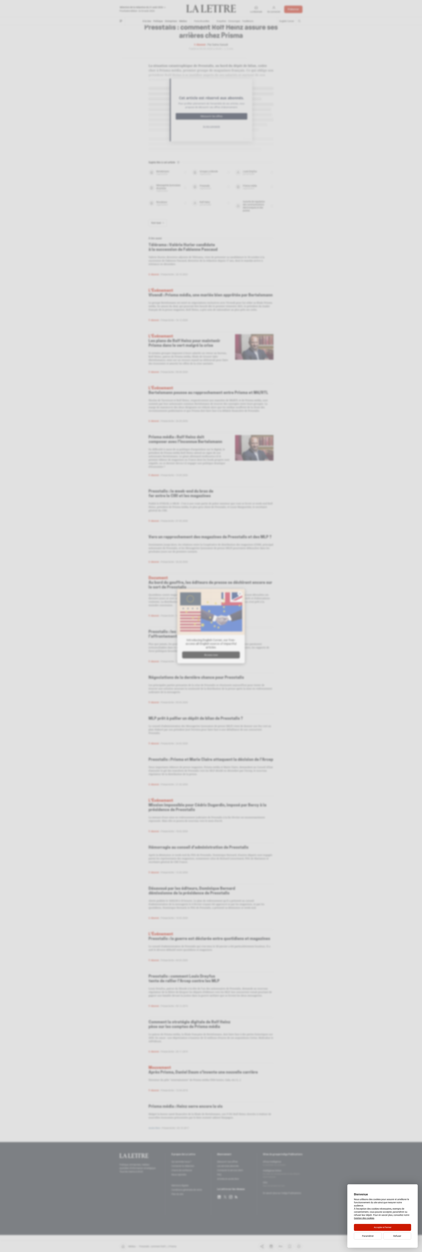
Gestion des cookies (364, 1218)
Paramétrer (368, 1236)
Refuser (397, 1236)
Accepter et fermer (382, 1227)
